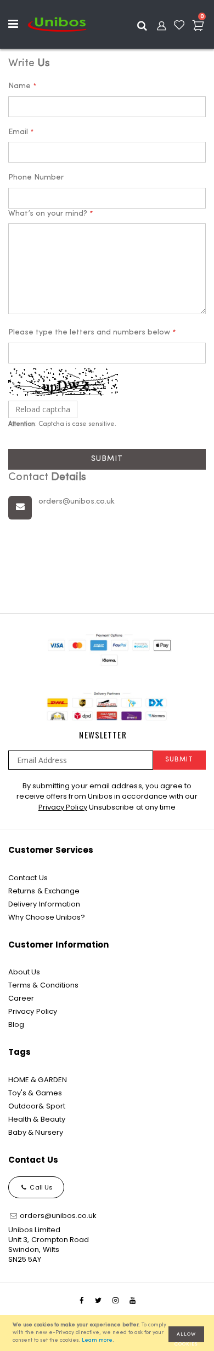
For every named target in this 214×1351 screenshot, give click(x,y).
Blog (16, 1024)
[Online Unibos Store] (57, 24)
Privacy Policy (62, 807)
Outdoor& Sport (36, 1106)
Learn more (97, 1340)
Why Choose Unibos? (46, 917)
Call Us (40, 1187)
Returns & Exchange (44, 891)
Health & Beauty (36, 1119)
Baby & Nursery (35, 1132)
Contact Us (28, 878)
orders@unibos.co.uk (57, 1215)
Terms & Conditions (43, 985)
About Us (24, 972)
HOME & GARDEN (37, 1080)
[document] (109, 1332)
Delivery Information (44, 904)
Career (21, 998)
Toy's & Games (35, 1093)
